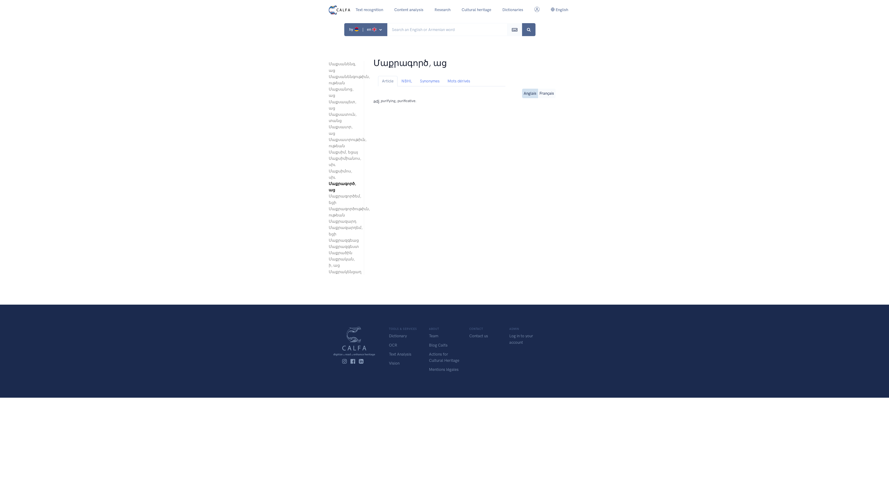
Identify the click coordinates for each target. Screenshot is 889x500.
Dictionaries (512, 9)
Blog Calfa (438, 345)
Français (546, 93)
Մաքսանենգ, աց (342, 67)
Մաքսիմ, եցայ (343, 152)
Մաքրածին (340, 252)
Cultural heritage (476, 9)
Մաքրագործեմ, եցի (344, 199)
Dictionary (398, 336)
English (561, 9)
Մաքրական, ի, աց (342, 262)
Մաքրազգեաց (344, 240)
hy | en (360, 29)
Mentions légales (444, 369)
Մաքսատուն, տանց (343, 117)
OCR (393, 345)
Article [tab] (388, 81)
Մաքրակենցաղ (344, 271)
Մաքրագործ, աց (342, 186)
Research (443, 9)
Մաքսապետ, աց (342, 105)
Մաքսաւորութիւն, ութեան (344, 142)
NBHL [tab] (406, 81)
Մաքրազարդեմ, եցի (344, 230)
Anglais (530, 93)
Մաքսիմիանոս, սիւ (344, 161)
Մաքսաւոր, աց (341, 130)
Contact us (478, 336)
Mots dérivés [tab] (459, 81)
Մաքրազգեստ (344, 246)
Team (433, 336)
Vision (394, 363)
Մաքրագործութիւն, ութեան (344, 211)
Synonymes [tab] (430, 81)
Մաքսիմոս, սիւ (340, 174)
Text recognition (369, 9)
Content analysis (408, 9)
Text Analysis (400, 354)
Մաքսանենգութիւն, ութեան (344, 79)
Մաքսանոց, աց (341, 92)
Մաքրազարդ (342, 221)
